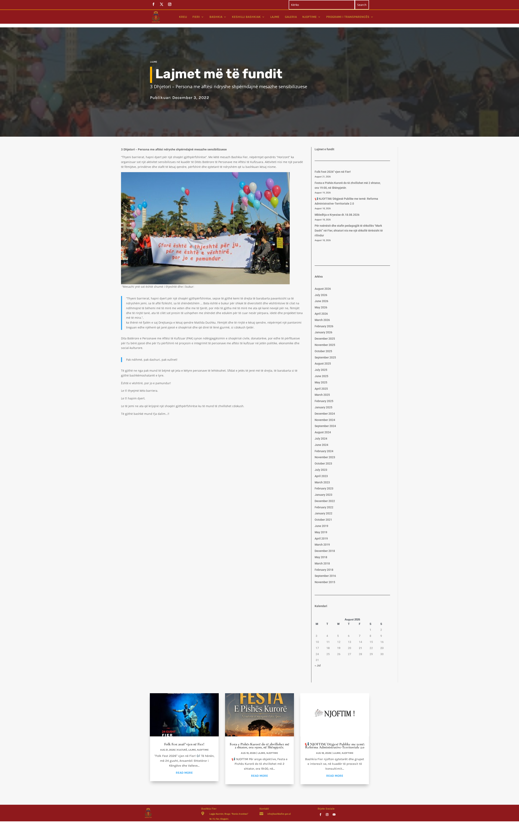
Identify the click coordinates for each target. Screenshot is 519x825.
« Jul (318, 665)
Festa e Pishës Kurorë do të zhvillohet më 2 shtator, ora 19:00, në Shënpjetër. (259, 745)
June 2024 (321, 444)
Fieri (196, 17)
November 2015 (325, 582)
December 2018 (325, 551)
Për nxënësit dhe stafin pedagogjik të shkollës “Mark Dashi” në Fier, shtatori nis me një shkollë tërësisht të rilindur (349, 230)
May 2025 (321, 382)
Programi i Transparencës (347, 17)
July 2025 (321, 369)
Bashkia (215, 17)
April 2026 (321, 313)
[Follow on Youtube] (334, 814)
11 (328, 642)
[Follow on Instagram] (327, 814)
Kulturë (182, 749)
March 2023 (322, 482)
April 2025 (321, 388)
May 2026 (321, 307)
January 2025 (323, 407)
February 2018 (324, 569)
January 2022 (323, 513)
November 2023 (325, 457)
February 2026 (324, 326)
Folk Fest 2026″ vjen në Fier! (333, 171)
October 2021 (323, 519)
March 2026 (322, 320)
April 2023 (321, 476)
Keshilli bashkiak (246, 17)
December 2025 (325, 338)
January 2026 (323, 332)
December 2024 (325, 413)
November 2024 (325, 420)
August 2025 (323, 363)
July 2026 (321, 295)
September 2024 (325, 426)
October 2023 (323, 463)
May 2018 (321, 557)
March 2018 (322, 563)
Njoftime (309, 17)
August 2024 (323, 432)
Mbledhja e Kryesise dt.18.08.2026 (337, 214)
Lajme (274, 17)
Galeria (291, 17)
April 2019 (321, 538)
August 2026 (323, 288)
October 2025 (323, 351)
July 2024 (321, 438)
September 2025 (325, 357)
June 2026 (321, 301)
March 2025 (322, 394)
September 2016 (325, 575)
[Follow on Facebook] (320, 814)
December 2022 (325, 501)
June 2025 (321, 376)
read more (184, 773)
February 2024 (324, 451)
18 (328, 648)
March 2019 (322, 544)
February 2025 (324, 401)
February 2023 (324, 488)
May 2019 (321, 532)
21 (360, 648)
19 (338, 648)
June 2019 (321, 526)
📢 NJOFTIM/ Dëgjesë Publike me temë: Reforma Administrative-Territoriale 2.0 (335, 745)
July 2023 (321, 469)
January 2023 (323, 494)
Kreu (183, 17)
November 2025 (325, 345)
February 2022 (324, 507)
